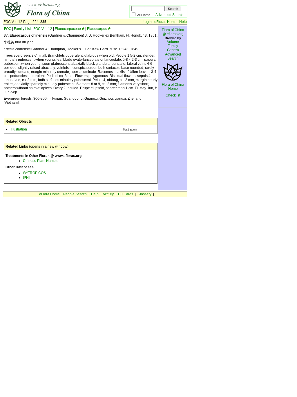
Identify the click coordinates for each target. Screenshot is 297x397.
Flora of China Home (173, 87)
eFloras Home (165, 22)
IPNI (26, 178)
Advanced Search (169, 15)
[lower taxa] (83, 29)
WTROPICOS (34, 173)
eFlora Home (49, 194)
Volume (173, 42)
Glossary (144, 194)
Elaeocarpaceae (68, 29)
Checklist (173, 95)
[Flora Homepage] (57, 17)
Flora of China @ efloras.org (173, 32)
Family (173, 46)
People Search (75, 194)
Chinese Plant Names (40, 161)
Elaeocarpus (97, 29)
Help (183, 22)
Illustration (19, 129)
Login (147, 22)
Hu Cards (125, 194)
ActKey (108, 194)
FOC (7, 29)
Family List (22, 29)
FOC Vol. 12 (42, 29)
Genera (173, 50)
